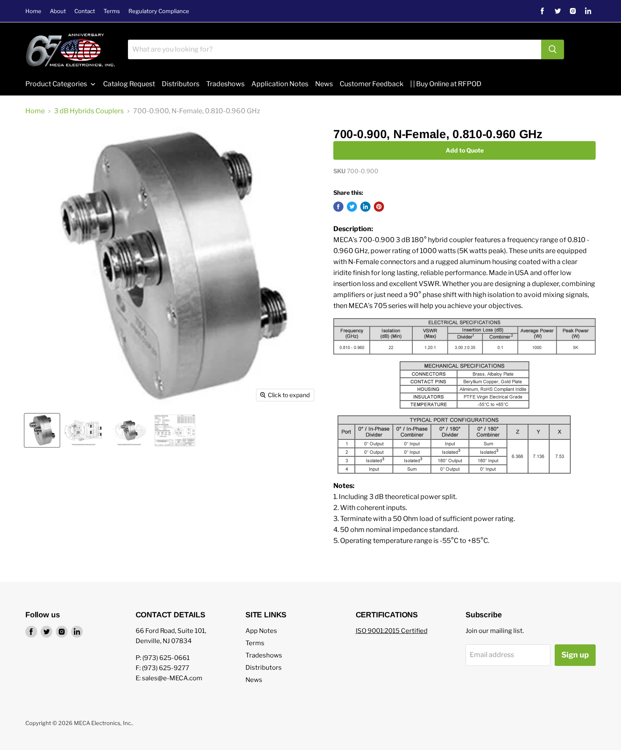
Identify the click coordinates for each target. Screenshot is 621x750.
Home (33, 11)
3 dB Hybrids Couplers (89, 111)
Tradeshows (263, 655)
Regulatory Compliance (158, 11)
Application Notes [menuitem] (279, 84)
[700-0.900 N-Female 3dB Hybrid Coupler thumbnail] (42, 430)
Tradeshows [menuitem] (225, 84)
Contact (84, 11)
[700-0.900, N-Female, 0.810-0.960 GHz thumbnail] (174, 430)
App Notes (261, 631)
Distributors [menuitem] (180, 84)
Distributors (263, 667)
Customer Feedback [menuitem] (371, 84)
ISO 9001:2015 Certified (392, 631)
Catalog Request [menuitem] (129, 84)
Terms (112, 11)
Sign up (575, 654)
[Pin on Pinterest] (379, 207)
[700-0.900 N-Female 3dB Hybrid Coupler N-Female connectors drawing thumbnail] (83, 430)
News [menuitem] (324, 84)
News (253, 680)
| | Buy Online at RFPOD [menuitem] (446, 84)
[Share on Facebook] (338, 207)
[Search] (552, 49)
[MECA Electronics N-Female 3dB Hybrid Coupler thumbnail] (129, 430)
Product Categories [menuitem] (56, 84)
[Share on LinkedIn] (365, 207)
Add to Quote (465, 150)
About (58, 11)
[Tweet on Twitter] (352, 207)
